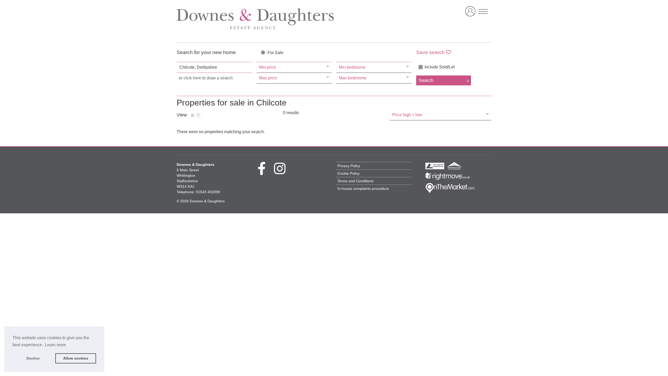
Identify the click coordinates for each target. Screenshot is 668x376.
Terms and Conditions (355, 181)
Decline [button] (33, 358)
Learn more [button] (55, 345)
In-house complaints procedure (363, 188)
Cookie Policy (348, 173)
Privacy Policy (348, 166)
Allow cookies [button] (75, 358)
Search (426, 80)
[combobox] (214, 67)
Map (198, 115)
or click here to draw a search (206, 78)
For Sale (275, 53)
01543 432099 (208, 192)
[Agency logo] (334, 18)
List (192, 115)
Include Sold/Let (440, 67)
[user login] (471, 13)
